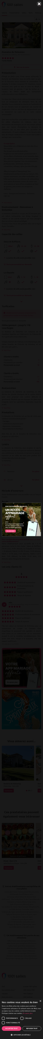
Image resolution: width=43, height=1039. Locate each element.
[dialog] (21, 1019)
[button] (21, 1034)
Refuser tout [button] (32, 1028)
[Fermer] (39, 4)
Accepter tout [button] (11, 1028)
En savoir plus (28, 1013)
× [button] (40, 1001)
